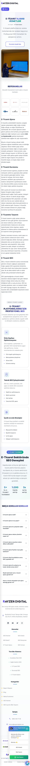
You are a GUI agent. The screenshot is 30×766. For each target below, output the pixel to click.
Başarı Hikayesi (7, 688)
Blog (4, 692)
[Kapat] (27, 728)
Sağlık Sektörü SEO (15, 662)
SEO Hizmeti (6, 635)
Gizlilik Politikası (8, 762)
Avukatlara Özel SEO (16, 658)
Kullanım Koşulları (21, 762)
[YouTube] (12, 623)
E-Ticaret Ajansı (7, 645)
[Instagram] (22, 623)
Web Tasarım (19, 752)
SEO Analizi (21, 635)
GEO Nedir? (6, 640)
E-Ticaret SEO (16, 666)
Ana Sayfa (10, 24)
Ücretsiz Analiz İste (15, 44)
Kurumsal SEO (16, 670)
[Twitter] (17, 623)
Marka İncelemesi (8, 696)
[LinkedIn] (8, 623)
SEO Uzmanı (21, 645)
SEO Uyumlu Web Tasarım (10, 705)
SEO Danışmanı (22, 640)
